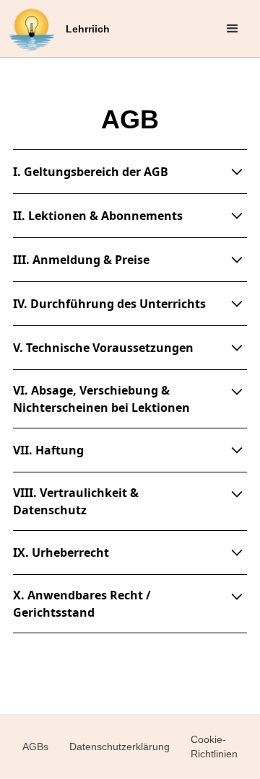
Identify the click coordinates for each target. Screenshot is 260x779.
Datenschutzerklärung (119, 746)
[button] (232, 29)
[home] (31, 28)
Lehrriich (88, 29)
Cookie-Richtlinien (214, 747)
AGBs (35, 746)
